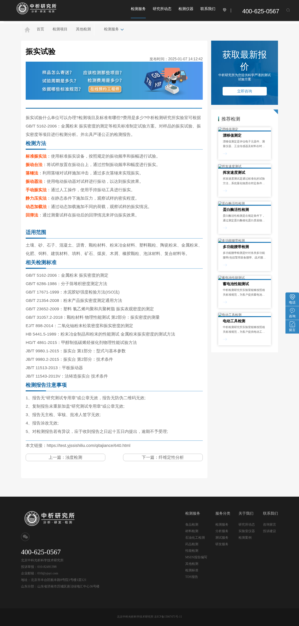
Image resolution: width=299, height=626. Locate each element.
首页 (40, 29)
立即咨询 (244, 91)
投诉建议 (269, 531)
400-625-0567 (260, 11)
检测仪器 (185, 9)
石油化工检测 (195, 537)
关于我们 (245, 513)
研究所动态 (162, 9)
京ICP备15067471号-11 (168, 616)
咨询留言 (269, 524)
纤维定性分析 (171, 457)
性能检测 (191, 550)
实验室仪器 (246, 531)
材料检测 (191, 531)
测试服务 (221, 537)
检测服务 (138, 9)
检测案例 (245, 537)
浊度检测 (73, 457)
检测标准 (191, 570)
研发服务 (221, 544)
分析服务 (221, 531)
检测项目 (60, 29)
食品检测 (191, 524)
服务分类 (222, 513)
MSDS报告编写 (196, 557)
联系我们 (207, 9)
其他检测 (83, 29)
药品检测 (191, 544)
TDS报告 (191, 577)
